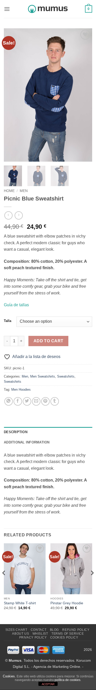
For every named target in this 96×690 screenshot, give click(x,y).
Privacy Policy (33, 637)
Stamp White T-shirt (20, 603)
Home (9, 191)
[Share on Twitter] (27, 401)
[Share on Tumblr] (54, 401)
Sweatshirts (65, 376)
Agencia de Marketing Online (56, 667)
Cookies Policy (64, 637)
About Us (20, 633)
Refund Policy (75, 630)
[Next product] (8, 215)
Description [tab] (15, 432)
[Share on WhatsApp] (8, 401)
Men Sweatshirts (42, 376)
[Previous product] (19, 215)
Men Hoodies (21, 389)
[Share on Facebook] (18, 401)
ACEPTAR (48, 684)
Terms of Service (67, 633)
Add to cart (48, 341)
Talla (7, 321)
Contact (38, 630)
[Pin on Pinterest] (45, 401)
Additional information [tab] (27, 442)
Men (24, 191)
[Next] (84, 95)
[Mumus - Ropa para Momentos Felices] (48, 9)
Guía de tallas (16, 305)
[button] (7, 9)
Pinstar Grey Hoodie (66, 603)
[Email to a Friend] (36, 401)
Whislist (40, 633)
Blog (54, 630)
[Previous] (12, 95)
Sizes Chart (16, 630)
